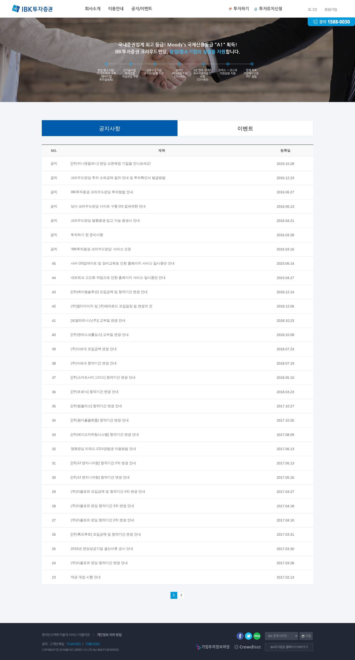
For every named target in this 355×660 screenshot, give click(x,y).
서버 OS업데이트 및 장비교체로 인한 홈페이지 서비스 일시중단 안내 (123, 263)
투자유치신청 (270, 9)
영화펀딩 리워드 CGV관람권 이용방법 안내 (103, 449)
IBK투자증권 (32, 9)
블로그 (257, 636)
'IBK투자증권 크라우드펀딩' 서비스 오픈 (101, 249)
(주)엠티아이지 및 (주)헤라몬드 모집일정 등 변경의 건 (111, 306)
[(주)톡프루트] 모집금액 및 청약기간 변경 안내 (106, 534)
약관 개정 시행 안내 (86, 577)
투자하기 (241, 9)
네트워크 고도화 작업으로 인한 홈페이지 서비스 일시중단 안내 (118, 277)
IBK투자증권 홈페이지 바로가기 (289, 647)
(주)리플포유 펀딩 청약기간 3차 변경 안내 (102, 506)
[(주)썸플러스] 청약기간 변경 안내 (96, 406)
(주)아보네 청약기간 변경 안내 (94, 363)
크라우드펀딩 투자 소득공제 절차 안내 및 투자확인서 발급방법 (118, 178)
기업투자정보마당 (213, 647)
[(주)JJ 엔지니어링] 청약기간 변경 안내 (100, 477)
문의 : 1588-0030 (331, 21)
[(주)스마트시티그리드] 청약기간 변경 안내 (103, 377)
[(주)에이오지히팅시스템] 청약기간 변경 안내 (105, 434)
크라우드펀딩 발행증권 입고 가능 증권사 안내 (105, 220)
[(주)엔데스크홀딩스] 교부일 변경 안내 (100, 335)
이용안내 (116, 9)
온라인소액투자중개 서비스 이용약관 (66, 635)
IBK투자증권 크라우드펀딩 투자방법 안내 (102, 192)
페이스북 (240, 636)
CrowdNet (247, 647)
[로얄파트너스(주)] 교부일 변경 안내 (98, 320)
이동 (305, 636)
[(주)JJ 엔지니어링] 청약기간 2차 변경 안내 (103, 463)
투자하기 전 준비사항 (87, 235)
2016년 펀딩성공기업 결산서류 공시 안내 (102, 548)
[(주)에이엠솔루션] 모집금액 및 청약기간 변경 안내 (109, 292)
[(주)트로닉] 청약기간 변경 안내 (95, 392)
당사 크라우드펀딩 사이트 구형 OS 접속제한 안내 (108, 206)
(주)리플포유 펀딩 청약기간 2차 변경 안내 (102, 520)
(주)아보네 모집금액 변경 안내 (94, 349)
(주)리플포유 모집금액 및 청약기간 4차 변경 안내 (108, 491)
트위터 (248, 636)
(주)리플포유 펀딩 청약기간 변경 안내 (99, 563)
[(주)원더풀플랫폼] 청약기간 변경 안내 (100, 420)
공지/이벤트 (141, 9)
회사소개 (92, 9)
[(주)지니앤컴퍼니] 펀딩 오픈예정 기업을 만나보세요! (111, 163)
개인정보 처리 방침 (109, 635)
